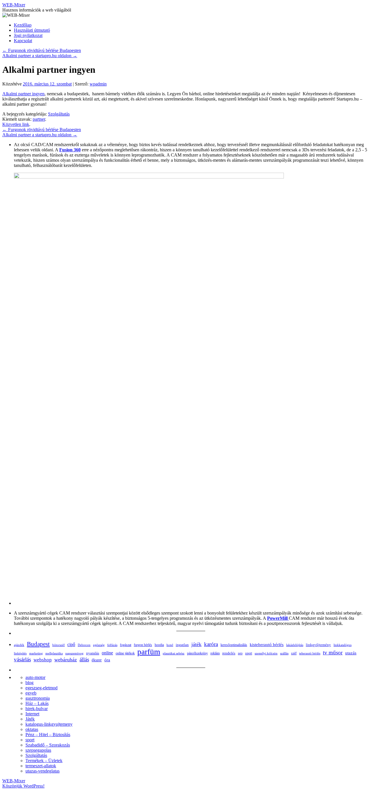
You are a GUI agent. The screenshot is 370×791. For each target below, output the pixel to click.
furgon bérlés (143, 645)
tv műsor (333, 652)
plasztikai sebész (173, 653)
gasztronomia (37, 698)
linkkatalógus (343, 645)
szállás (284, 653)
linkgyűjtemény (318, 645)
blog (29, 682)
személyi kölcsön (266, 653)
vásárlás (22, 659)
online (107, 652)
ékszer (97, 660)
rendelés (228, 653)
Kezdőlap (23, 25)
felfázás (112, 645)
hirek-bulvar (36, 708)
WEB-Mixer (13, 4)
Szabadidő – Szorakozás (47, 744)
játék (196, 644)
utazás (350, 652)
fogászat (125, 645)
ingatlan (182, 645)
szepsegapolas (38, 750)
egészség (99, 645)
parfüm (148, 651)
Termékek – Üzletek (43, 760)
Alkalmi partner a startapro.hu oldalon (39, 55)
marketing (36, 653)
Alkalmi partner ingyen (23, 93)
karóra (211, 644)
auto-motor (35, 677)
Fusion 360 (70, 149)
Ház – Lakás (37, 703)
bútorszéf (58, 645)
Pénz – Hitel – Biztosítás (47, 734)
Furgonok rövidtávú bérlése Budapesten (41, 50)
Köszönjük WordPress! (23, 785)
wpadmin (98, 83)
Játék (30, 718)
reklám (215, 653)
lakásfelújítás (294, 645)
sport (248, 653)
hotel (169, 645)
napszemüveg (74, 653)
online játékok (125, 653)
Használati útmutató (32, 30)
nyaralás (92, 653)
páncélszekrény (197, 653)
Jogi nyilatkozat (28, 35)
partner (39, 119)
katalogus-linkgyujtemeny (49, 724)
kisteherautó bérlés (267, 644)
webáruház (65, 659)
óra (107, 660)
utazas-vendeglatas (42, 770)
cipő (71, 644)
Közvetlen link (15, 124)
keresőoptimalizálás (234, 645)
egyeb (30, 693)
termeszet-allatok (40, 765)
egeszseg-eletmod (41, 687)
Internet (32, 713)
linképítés (20, 653)
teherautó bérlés (309, 653)
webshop (43, 659)
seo (240, 653)
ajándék (19, 645)
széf (294, 653)
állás (84, 659)
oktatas (31, 729)
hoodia (159, 645)
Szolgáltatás (59, 113)
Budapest (38, 644)
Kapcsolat (23, 40)
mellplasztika (54, 653)
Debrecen (84, 645)
